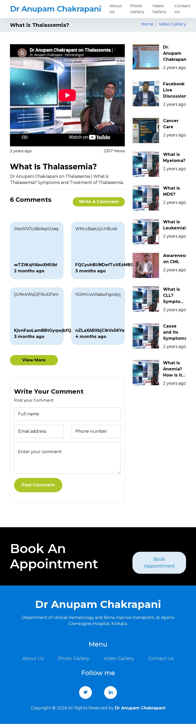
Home (147, 24)
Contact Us (182, 8)
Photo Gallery (137, 8)
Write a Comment (99, 201)
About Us (115, 8)
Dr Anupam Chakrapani (55, 9)
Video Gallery (159, 8)
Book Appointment (159, 562)
